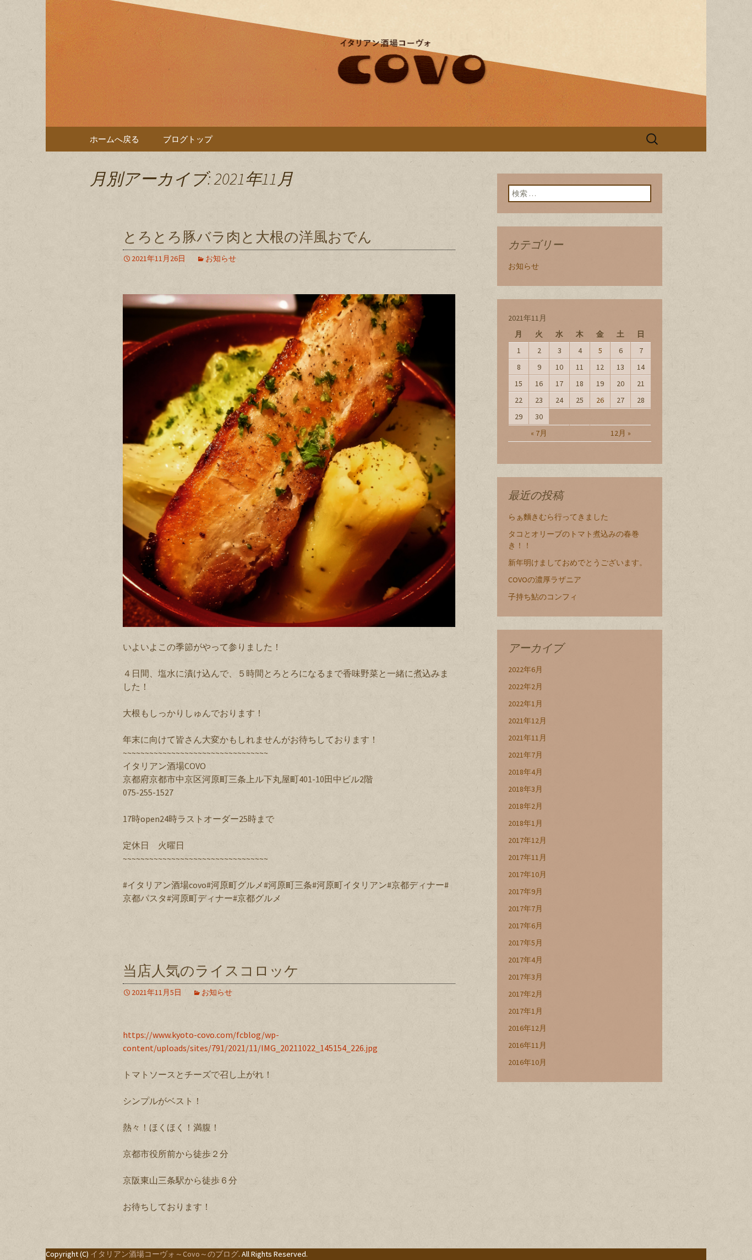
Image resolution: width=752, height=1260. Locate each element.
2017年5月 (525, 943)
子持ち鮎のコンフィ (542, 597)
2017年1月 (525, 1011)
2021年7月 (525, 755)
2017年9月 (525, 891)
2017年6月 (525, 926)
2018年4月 (525, 772)
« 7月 (539, 433)
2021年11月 (527, 738)
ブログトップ (187, 139)
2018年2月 (525, 806)
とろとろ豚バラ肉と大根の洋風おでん (247, 237)
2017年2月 (525, 994)
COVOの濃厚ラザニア (544, 580)
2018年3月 (525, 789)
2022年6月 (525, 669)
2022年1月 (525, 704)
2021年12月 (527, 721)
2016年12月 (527, 1028)
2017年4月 (525, 960)
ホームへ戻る (114, 139)
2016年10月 (527, 1062)
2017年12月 (527, 840)
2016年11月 (527, 1045)
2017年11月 (527, 857)
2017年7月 (525, 908)
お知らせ (220, 258)
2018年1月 (525, 823)
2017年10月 (527, 874)
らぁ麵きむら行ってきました (558, 517)
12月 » (621, 433)
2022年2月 (525, 686)
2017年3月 (525, 977)
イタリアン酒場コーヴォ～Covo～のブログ (164, 1254)
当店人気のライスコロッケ (211, 971)
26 (600, 400)
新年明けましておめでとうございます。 (577, 562)
